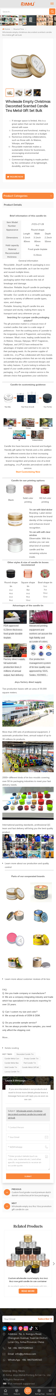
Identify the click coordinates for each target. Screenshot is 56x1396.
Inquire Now (16, 176)
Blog (14, 1371)
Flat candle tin (30, 1063)
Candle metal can (12, 1058)
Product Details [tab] (13, 204)
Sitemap (7, 1371)
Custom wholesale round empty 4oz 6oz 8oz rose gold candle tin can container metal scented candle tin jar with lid (28, 1280)
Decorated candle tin (25, 1054)
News (21, 1371)
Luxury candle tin (12, 1071)
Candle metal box (12, 1063)
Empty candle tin (31, 1058)
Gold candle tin (11, 1067)
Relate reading (12, 1048)
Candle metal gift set (30, 1067)
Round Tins (19, 29)
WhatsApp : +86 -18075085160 (25, 1360)
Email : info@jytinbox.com (22, 1354)
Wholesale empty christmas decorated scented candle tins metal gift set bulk (27, 1114)
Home (7, 29)
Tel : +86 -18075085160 (20, 1348)
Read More (28, 1291)
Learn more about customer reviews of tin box (27, 979)
